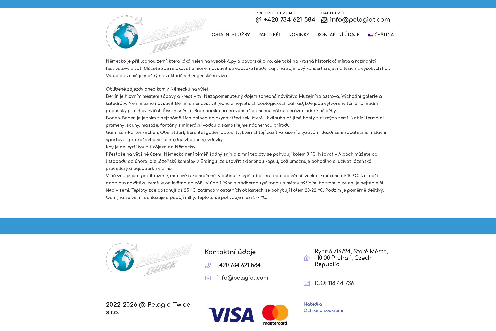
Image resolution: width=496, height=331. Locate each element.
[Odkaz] (156, 34)
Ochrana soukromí (323, 310)
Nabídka (313, 304)
